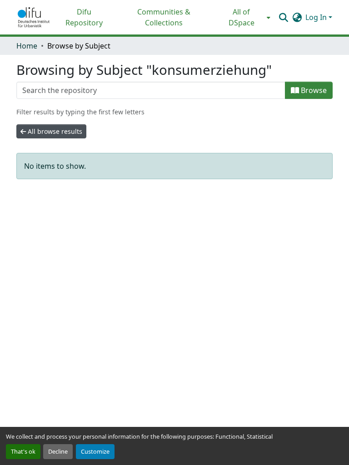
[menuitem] (244, 17)
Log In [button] (317, 17)
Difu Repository (84, 17)
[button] (33, 17)
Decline (58, 451)
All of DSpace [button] (241, 17)
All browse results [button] (54, 131)
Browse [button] (313, 90)
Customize (95, 451)
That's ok (23, 451)
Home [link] (26, 46)
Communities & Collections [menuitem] (163, 17)
